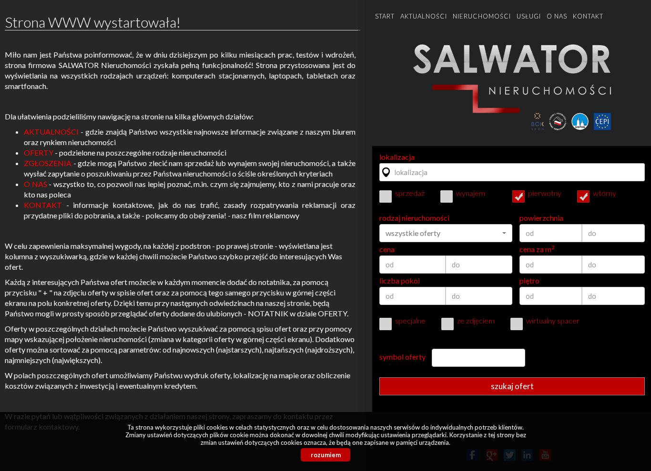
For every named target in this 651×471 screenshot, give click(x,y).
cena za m (537, 249)
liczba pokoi (399, 281)
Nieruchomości (482, 16)
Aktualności (423, 16)
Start (385, 16)
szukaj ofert (512, 386)
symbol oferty (402, 357)
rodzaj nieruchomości (414, 218)
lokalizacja (397, 157)
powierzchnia (541, 218)
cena (387, 249)
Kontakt (588, 16)
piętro (529, 281)
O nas (557, 16)
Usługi (529, 16)
